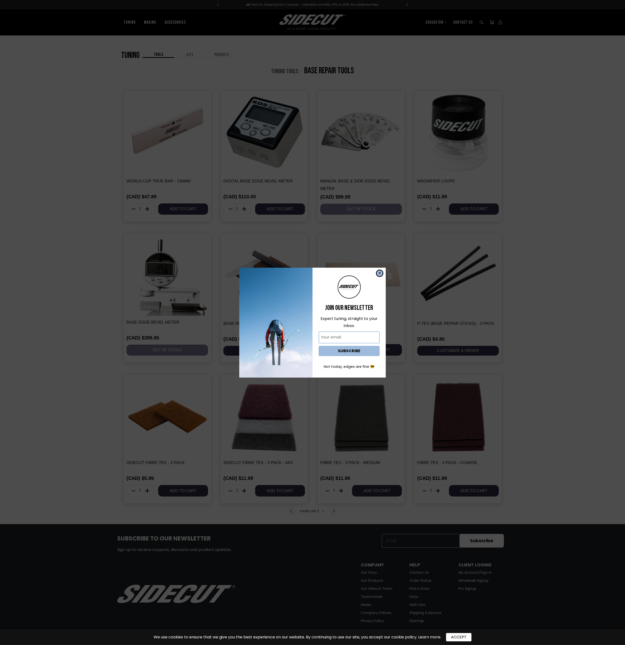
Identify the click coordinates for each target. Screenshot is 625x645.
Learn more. (429, 637)
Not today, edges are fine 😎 (349, 366)
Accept (459, 637)
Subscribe (349, 351)
